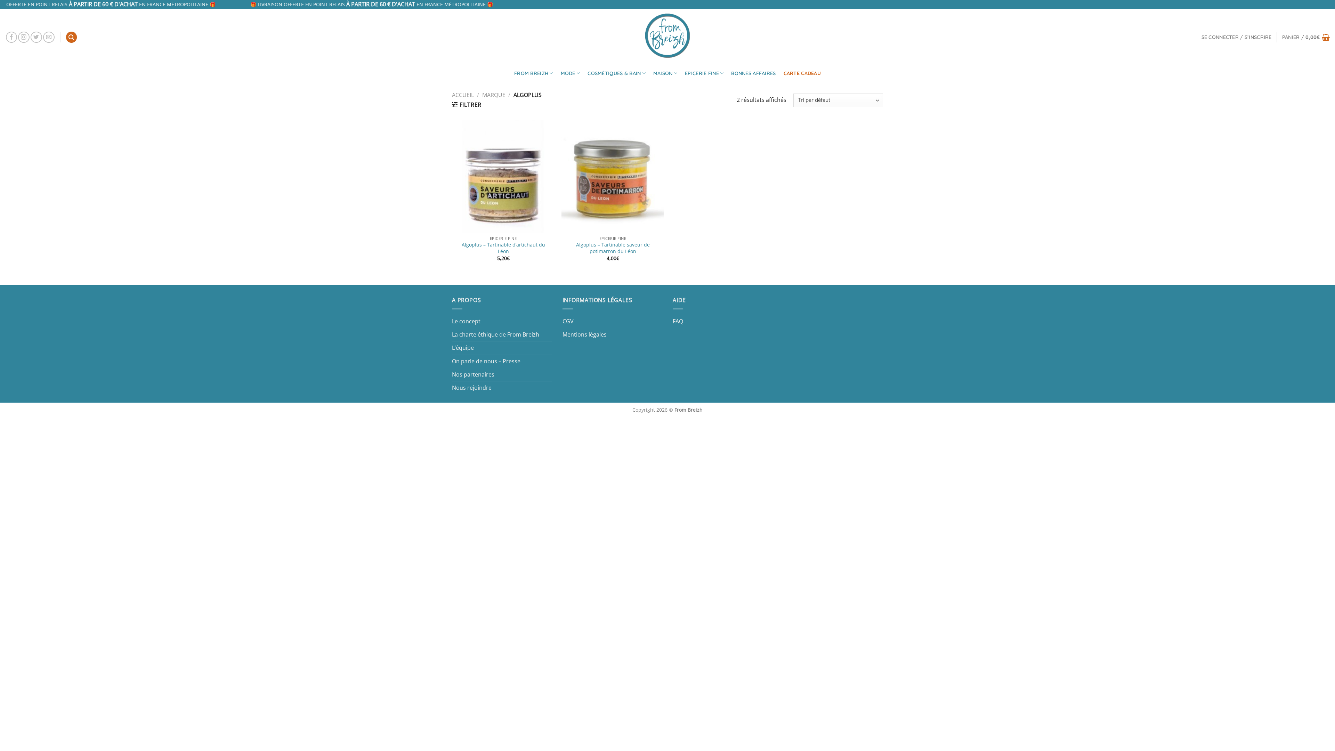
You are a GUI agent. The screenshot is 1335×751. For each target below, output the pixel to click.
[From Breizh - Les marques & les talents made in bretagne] (667, 35)
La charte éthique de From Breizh (495, 334)
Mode (568, 73)
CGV (568, 321)
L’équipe (463, 348)
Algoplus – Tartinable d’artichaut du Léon (503, 248)
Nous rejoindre (472, 387)
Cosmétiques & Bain (614, 73)
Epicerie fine (702, 73)
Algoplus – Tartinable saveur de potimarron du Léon (613, 248)
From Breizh (531, 73)
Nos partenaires (473, 374)
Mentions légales (585, 334)
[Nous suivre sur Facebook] (11, 37)
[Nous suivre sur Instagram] (24, 37)
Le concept (466, 321)
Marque (493, 95)
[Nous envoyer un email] (49, 37)
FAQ (678, 321)
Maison (663, 73)
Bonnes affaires (753, 73)
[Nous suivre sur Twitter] (36, 37)
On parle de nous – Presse (486, 361)
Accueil (463, 95)
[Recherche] (71, 37)
